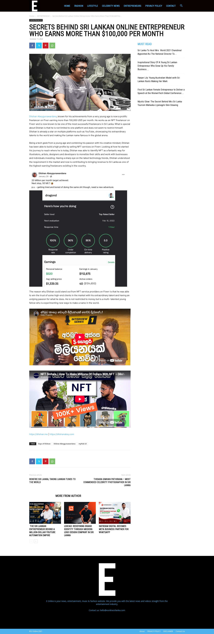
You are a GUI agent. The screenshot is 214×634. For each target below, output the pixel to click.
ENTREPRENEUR (43, 16)
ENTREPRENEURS (132, 5)
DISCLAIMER (168, 631)
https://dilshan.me (38, 434)
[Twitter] (39, 45)
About (142, 631)
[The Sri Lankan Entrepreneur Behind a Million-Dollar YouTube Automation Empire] (45, 513)
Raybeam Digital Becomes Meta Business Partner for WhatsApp (114, 529)
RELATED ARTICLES (40, 496)
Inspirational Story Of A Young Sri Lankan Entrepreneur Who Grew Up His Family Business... (157, 66)
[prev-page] (31, 541)
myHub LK (83, 444)
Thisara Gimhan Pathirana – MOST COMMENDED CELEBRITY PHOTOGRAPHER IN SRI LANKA (107, 482)
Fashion (78, 5)
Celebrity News (111, 5)
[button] (181, 6)
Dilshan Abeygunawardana (43, 116)
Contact (171, 5)
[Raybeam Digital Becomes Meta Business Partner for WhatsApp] (115, 513)
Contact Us (180, 631)
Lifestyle (92, 5)
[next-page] (36, 541)
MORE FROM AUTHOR (68, 496)
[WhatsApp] (52, 45)
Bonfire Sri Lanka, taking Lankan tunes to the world (52, 481)
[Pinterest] (45, 45)
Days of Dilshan (44, 444)
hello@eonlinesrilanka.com (112, 610)
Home (67, 5)
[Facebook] (32, 45)
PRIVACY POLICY (153, 5)
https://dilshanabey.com (62, 434)
